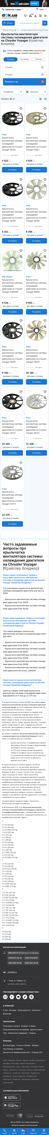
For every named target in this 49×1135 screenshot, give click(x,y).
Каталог (14, 1133)
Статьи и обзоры (23, 1045)
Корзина (43, 1133)
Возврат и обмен (28, 1026)
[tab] (24, 67)
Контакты (36, 1010)
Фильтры (34, 92)
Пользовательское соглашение (16, 1030)
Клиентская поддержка (18, 1033)
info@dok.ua (12, 972)
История (12, 1010)
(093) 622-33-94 (31, 963)
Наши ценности (24, 1010)
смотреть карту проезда (17, 984)
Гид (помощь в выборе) (13, 1049)
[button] (8, 23)
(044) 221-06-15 (15, 958)
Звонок (5, 1133)
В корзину (12, 170)
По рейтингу (9, 92)
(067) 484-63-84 (15, 963)
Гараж (23, 1131)
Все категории (9, 1045)
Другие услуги (36, 1030)
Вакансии (7, 1014)
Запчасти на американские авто (16, 1052)
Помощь (32, 1033)
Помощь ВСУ (37, 1052)
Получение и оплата (11, 1026)
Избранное (33, 1133)
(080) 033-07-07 (14, 953)
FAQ (5, 1033)
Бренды (35, 1045)
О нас (5, 1010)
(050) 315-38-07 (31, 958)
